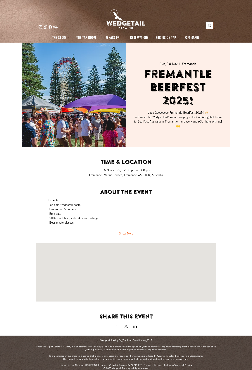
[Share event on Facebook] (117, 326)
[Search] (209, 25)
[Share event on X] (126, 326)
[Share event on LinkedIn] (135, 326)
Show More (126, 233)
